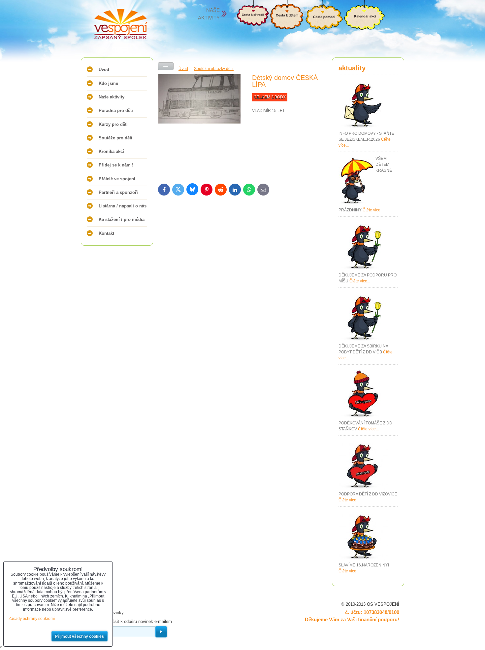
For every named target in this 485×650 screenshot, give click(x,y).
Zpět (166, 66)
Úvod (104, 69)
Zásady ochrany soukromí (32, 618)
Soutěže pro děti (115, 137)
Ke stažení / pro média (122, 219)
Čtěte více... (373, 210)
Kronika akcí (111, 151)
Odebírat (161, 631)
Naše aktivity (111, 96)
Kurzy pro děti (113, 124)
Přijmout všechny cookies (79, 636)
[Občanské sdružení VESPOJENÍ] (107, 25)
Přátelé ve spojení (117, 178)
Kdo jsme (108, 83)
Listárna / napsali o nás (122, 205)
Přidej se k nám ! (116, 164)
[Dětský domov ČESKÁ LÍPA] (199, 123)
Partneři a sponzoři (118, 192)
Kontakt (106, 233)
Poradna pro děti (116, 110)
